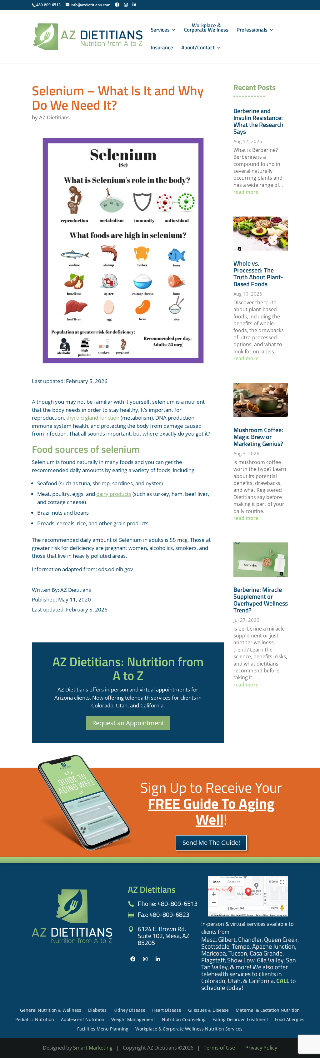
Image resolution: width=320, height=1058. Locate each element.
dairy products (113, 493)
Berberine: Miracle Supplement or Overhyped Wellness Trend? (260, 600)
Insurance (162, 48)
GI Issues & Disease (208, 1010)
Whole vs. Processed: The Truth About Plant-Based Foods (258, 273)
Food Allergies (289, 1019)
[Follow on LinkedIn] (158, 959)
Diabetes (97, 1010)
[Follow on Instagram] (145, 959)
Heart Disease (166, 1010)
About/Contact (198, 48)
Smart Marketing (92, 1047)
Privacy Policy (261, 1047)
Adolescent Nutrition (82, 1019)
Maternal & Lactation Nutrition (268, 1010)
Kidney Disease (129, 1010)
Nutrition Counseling (184, 1019)
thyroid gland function (92, 417)
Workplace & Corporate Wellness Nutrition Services (188, 1029)
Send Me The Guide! (211, 842)
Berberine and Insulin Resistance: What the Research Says (258, 121)
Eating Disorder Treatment (240, 1019)
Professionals (252, 30)
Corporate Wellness (206, 28)
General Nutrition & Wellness (50, 1010)
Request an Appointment (128, 723)
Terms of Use (219, 1047)
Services (160, 30)
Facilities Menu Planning (102, 1029)
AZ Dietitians (54, 117)
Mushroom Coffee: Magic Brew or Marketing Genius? (258, 436)
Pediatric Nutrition (34, 1019)
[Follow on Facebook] (133, 959)
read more (245, 191)
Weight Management (133, 1019)
